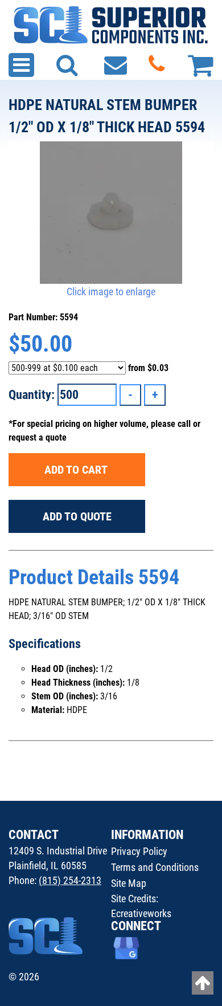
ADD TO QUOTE (77, 516)
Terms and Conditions (155, 867)
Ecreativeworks (141, 913)
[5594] (111, 212)
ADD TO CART (77, 469)
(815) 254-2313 (70, 880)
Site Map (128, 883)
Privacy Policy (139, 851)
